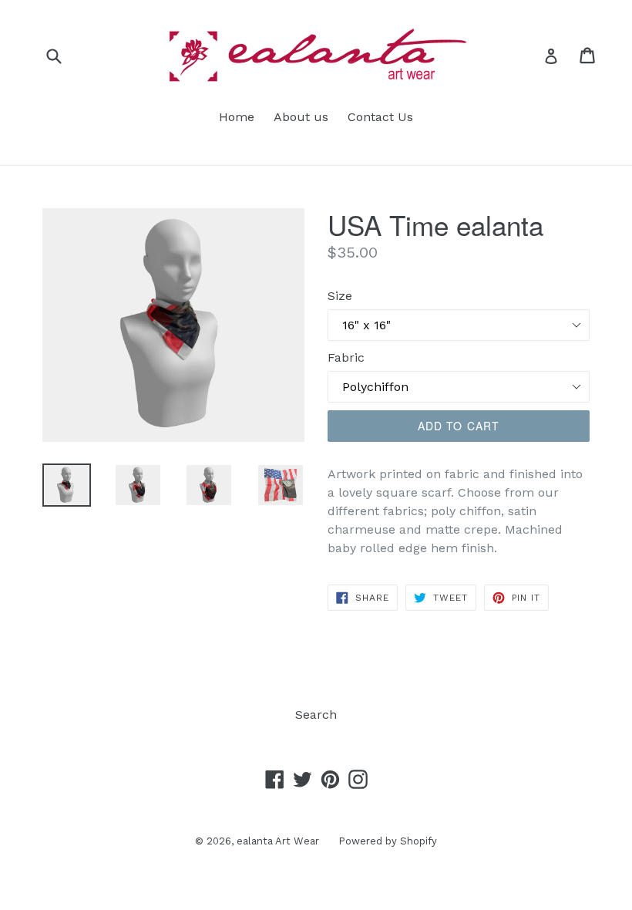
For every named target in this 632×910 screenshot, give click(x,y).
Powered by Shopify (387, 841)
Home (236, 117)
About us (301, 117)
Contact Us (380, 117)
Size (340, 295)
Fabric (346, 357)
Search (316, 714)
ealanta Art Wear (278, 841)
